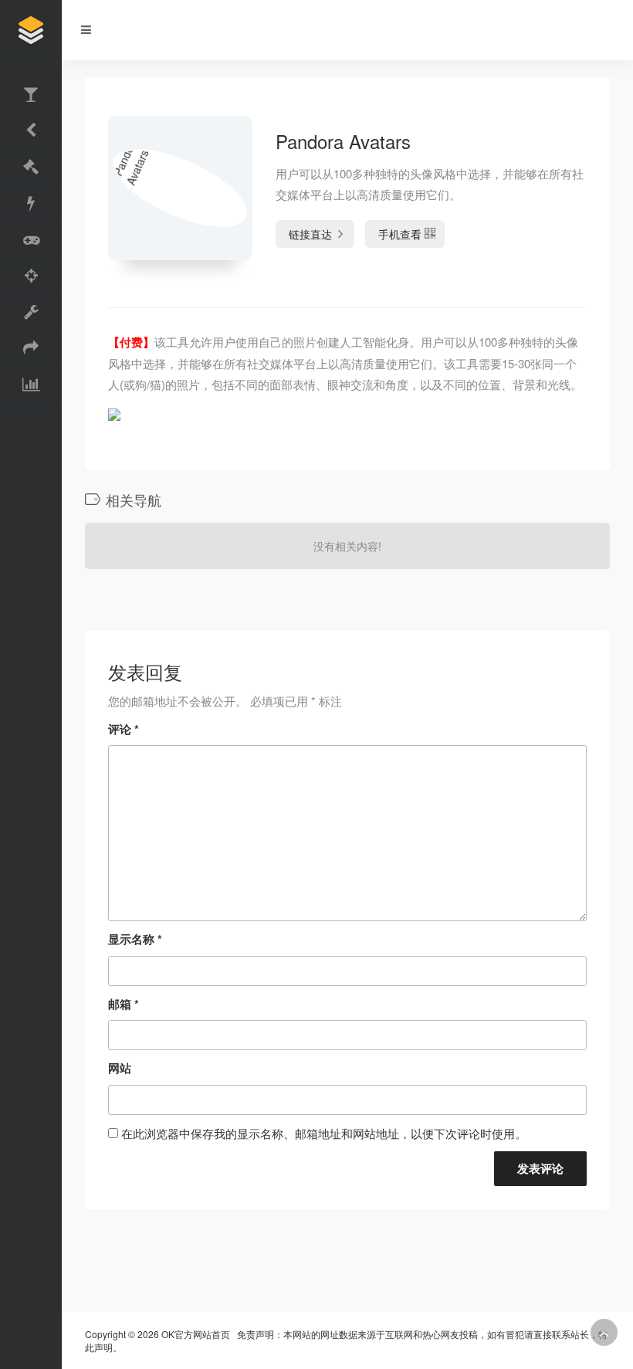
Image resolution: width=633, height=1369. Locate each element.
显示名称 (135, 938)
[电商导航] (31, 203)
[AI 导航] (31, 276)
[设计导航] (31, 167)
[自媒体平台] (31, 348)
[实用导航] (31, 94)
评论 (123, 728)
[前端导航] (31, 312)
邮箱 (123, 1003)
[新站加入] (31, 385)
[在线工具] (31, 240)
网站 (119, 1067)
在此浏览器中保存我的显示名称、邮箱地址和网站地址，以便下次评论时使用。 (323, 1133)
